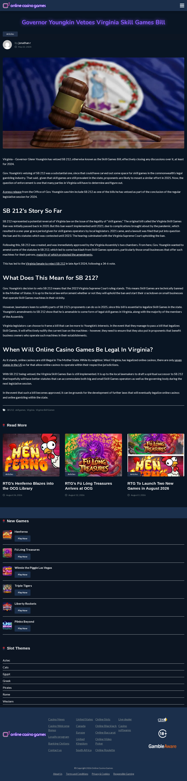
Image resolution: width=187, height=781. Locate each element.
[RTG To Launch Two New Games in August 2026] (155, 455)
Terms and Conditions (77, 774)
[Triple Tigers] (7, 592)
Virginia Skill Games (45, 410)
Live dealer (125, 719)
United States (84, 719)
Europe (80, 732)
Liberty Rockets (25, 603)
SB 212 (10, 410)
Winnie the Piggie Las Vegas (33, 567)
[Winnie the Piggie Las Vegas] (7, 574)
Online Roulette (105, 750)
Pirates (7, 687)
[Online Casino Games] (25, 5)
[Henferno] (7, 538)
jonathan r (24, 42)
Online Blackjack (106, 726)
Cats (6, 667)
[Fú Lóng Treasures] (7, 556)
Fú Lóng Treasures (27, 549)
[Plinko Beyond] (7, 628)
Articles (10, 34)
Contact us (55, 750)
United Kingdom (81, 741)
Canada (80, 726)
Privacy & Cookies (101, 774)
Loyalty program (58, 736)
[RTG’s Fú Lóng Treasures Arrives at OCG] (93, 455)
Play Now (22, 538)
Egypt (6, 674)
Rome (6, 694)
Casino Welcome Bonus (58, 728)
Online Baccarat (105, 732)
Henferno (21, 531)
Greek (7, 680)
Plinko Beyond (24, 621)
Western (8, 701)
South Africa (83, 750)
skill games (20, 410)
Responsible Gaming (123, 774)
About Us (57, 774)
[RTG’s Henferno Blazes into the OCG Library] (31, 455)
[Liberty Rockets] (7, 610)
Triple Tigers (23, 585)
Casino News (56, 719)
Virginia (30, 410)
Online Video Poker (103, 741)
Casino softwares (124, 728)
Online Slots (102, 719)
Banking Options (58, 743)
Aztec (6, 660)
